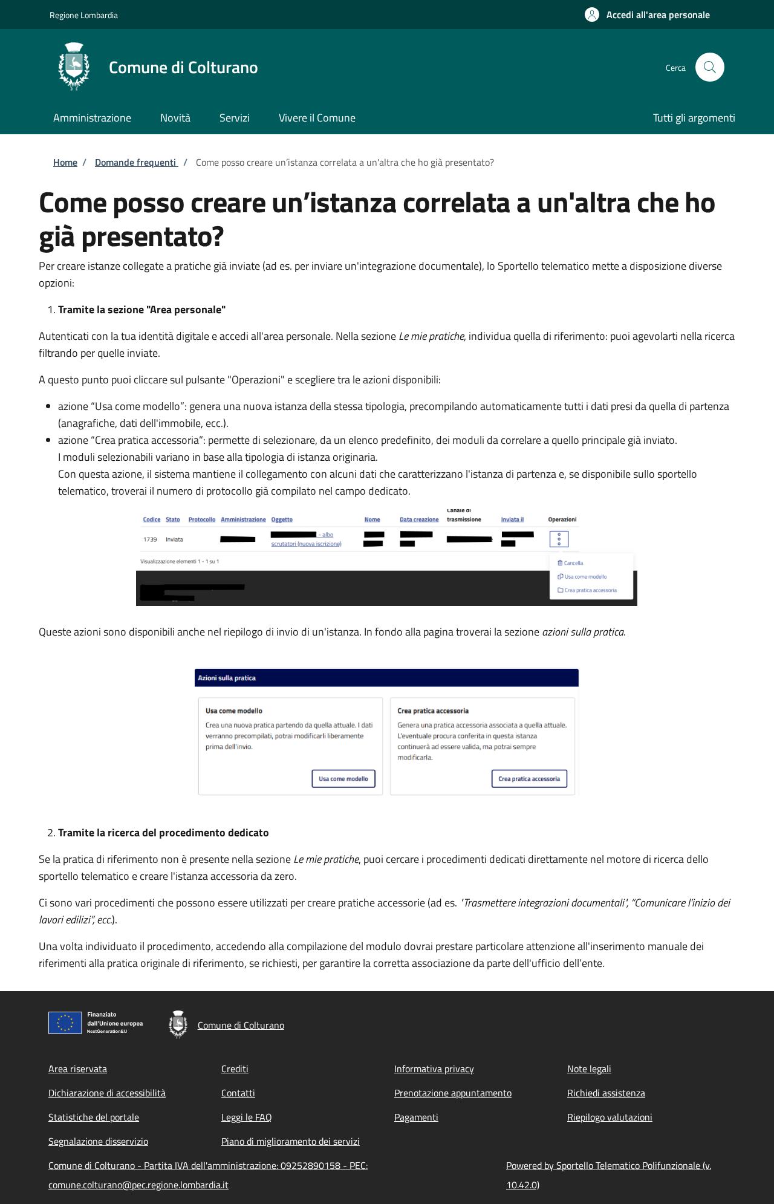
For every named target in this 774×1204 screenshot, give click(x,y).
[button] (647, 14)
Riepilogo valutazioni (609, 1117)
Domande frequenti (136, 162)
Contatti (238, 1092)
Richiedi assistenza (606, 1092)
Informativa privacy (434, 1068)
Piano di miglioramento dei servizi (290, 1141)
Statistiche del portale (93, 1117)
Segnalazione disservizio (98, 1141)
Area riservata (77, 1068)
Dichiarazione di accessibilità (107, 1092)
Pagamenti (416, 1117)
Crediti (235, 1068)
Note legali (589, 1068)
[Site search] (709, 67)
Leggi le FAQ (246, 1117)
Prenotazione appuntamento (453, 1092)
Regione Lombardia (84, 14)
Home (65, 162)
